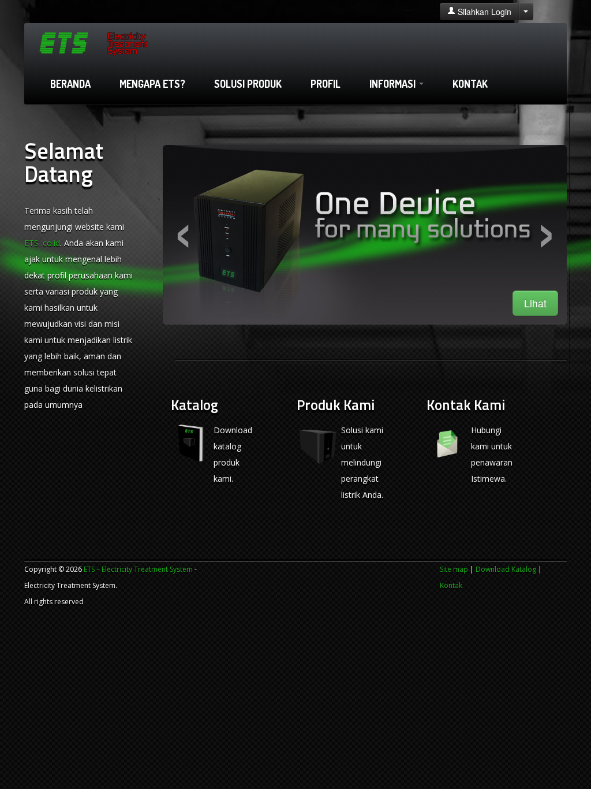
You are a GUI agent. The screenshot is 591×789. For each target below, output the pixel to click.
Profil (326, 83)
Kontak (470, 83)
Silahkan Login (483, 11)
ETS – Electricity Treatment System (138, 569)
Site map (454, 569)
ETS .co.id (42, 242)
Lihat (535, 303)
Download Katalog (506, 569)
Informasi (393, 83)
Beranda (70, 83)
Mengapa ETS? (152, 83)
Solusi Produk (248, 83)
